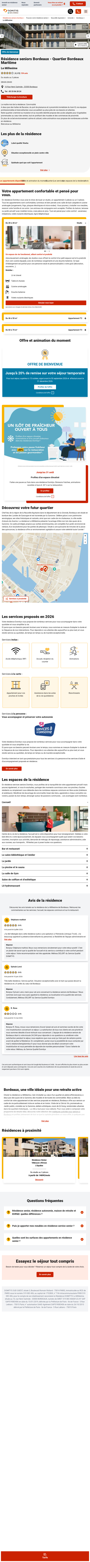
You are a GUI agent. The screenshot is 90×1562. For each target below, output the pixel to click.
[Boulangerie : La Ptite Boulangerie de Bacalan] (42, 592)
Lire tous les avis (81, 1056)
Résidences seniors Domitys (13, 18)
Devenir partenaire (38, 4)
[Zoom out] (85, 539)
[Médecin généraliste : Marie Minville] (41, 570)
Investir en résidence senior (9, 4)
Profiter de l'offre (45, 387)
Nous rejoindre (25, 4)
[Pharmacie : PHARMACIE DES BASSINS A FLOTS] (54, 570)
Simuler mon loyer (46, 303)
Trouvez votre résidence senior (37, 18)
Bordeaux (80, 18)
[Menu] (85, 11)
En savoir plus (12, 768)
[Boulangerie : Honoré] (14, 592)
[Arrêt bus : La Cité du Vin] (56, 602)
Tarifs (45, 1557)
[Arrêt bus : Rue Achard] (58, 562)
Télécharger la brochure (17, 97)
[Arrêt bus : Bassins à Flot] (9, 589)
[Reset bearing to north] (85, 542)
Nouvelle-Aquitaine (58, 18)
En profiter (45, 491)
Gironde (71, 18)
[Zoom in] (85, 535)
